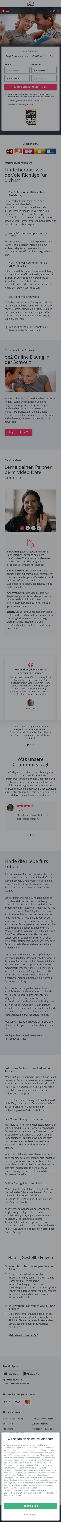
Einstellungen (18, 1488)
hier (44, 1493)
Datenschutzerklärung (13, 1470)
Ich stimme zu (30, 1506)
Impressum (16, 1495)
